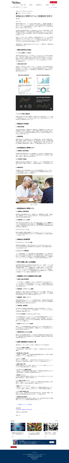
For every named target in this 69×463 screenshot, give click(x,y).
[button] (34, 404)
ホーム (11, 7)
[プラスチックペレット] (34, 427)
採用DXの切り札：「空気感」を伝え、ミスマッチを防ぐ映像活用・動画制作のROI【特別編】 (51, 433)
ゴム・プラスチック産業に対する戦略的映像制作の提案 (34, 433)
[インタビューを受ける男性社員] (51, 427)
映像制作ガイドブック (19, 7)
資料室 (14, 7)
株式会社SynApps (37, 454)
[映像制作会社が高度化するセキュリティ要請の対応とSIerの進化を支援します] (18, 427)
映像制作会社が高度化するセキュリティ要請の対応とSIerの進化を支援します (18, 433)
